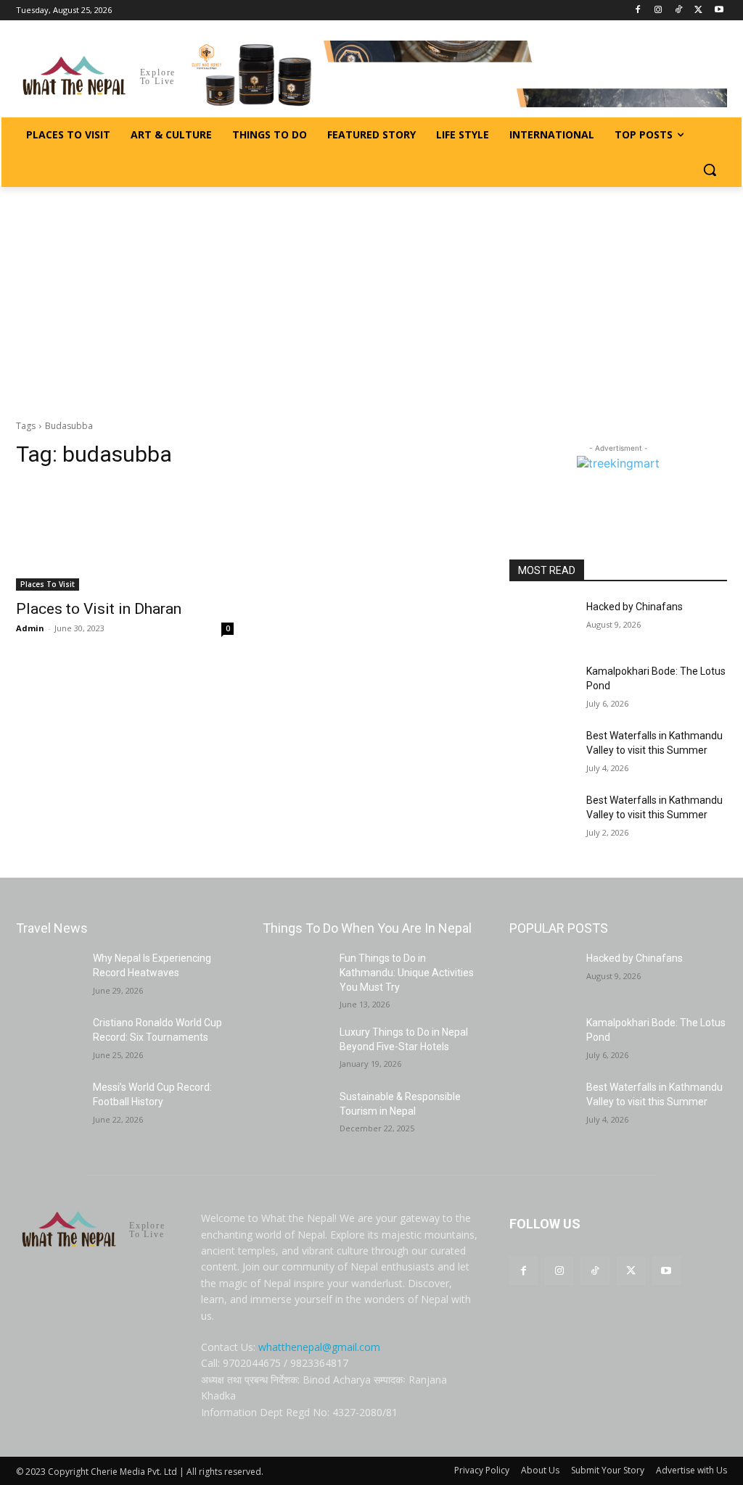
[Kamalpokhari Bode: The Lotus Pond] (542, 687)
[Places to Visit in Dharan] (125, 536)
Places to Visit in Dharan (98, 608)
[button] (709, 169)
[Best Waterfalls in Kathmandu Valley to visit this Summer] (542, 752)
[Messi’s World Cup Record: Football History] (48, 1103)
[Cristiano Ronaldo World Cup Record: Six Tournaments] (48, 1039)
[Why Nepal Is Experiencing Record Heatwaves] (48, 974)
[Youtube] (718, 10)
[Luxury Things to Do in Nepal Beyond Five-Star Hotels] (295, 1048)
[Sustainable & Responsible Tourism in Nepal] (295, 1113)
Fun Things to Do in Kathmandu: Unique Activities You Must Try (407, 972)
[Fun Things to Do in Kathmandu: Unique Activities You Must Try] (295, 974)
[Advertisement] (371, 295)
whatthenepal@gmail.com (319, 1347)
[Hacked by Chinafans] (542, 623)
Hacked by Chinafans (634, 606)
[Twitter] (698, 10)
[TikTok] (678, 10)
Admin (30, 628)
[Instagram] (658, 10)
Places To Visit (47, 584)
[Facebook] (638, 10)
